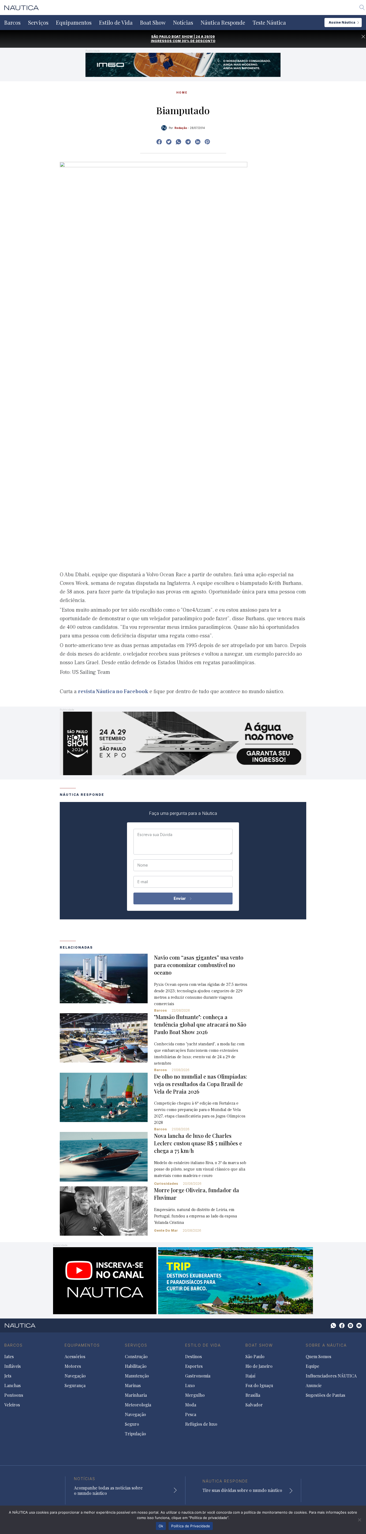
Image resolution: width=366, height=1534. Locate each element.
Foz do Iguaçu (259, 1385)
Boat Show (153, 22)
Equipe (312, 1366)
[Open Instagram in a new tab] (178, 141)
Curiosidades (166, 1184)
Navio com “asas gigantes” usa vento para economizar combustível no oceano (198, 965)
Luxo (190, 1385)
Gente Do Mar (166, 1230)
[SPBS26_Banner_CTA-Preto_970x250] (183, 743)
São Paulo (254, 1356)
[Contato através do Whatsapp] (333, 1325)
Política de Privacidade (190, 1526)
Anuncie (314, 1385)
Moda (190, 1404)
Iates (9, 1356)
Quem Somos (318, 1356)
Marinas (133, 1385)
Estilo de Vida (116, 22)
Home (182, 92)
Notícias (183, 22)
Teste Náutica (269, 22)
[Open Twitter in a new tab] (168, 141)
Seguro (132, 1424)
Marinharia (136, 1395)
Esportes (194, 1366)
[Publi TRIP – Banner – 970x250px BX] (183, 1280)
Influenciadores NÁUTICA (331, 1376)
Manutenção (137, 1376)
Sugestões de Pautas (325, 1395)
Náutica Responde (223, 22)
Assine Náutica (342, 22)
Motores (73, 1366)
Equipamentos (74, 22)
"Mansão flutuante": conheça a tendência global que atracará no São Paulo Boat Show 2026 (200, 1024)
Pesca (190, 1414)
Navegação (75, 1376)
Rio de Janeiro (258, 1366)
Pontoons (13, 1395)
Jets (7, 1376)
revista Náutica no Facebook (113, 691)
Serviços (38, 22)
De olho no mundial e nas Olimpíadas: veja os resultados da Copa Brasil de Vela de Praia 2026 (200, 1084)
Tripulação (135, 1433)
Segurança (75, 1385)
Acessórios (75, 1356)
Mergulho (195, 1395)
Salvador (254, 1404)
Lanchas (12, 1385)
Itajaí (250, 1376)
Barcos (12, 22)
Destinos (193, 1356)
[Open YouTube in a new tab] (188, 141)
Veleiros (12, 1404)
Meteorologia (138, 1404)
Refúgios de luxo (201, 1424)
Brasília (252, 1395)
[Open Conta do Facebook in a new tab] (159, 141)
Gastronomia (197, 1376)
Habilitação (136, 1366)
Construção (136, 1356)
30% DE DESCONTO (198, 41)
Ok (161, 1526)
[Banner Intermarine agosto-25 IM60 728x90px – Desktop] (183, 64)
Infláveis (12, 1366)
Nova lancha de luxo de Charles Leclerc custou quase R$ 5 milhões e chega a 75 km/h (198, 1143)
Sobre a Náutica (326, 1345)
